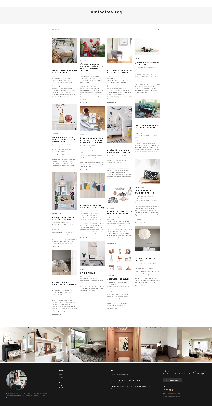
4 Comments (138, 70)
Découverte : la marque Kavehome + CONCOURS (119, 71)
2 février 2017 (110, 147)
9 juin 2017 (54, 67)
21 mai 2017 (110, 67)
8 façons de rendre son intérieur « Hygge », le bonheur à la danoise (92, 140)
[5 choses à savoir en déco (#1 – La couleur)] (92, 185)
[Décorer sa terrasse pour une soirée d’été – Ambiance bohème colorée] (92, 47)
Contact (61, 387)
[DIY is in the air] (92, 253)
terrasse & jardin (67, 82)
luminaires (59, 80)
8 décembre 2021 (116, 377)
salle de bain (55, 229)
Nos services (62, 380)
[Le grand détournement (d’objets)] (147, 46)
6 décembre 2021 (116, 383)
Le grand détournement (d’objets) (147, 63)
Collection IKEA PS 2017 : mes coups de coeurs (147, 126)
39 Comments (139, 266)
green (53, 80)
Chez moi (85, 74)
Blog (53, 76)
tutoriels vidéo (150, 268)
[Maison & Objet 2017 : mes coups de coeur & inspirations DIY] (64, 117)
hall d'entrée (65, 227)
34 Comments (95, 213)
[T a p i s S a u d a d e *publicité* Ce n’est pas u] (88, 344)
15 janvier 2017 (83, 134)
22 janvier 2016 (56, 279)
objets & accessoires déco (87, 80)
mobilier (64, 80)
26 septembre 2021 (116, 389)
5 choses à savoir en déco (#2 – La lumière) (64, 218)
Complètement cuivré (118, 279)
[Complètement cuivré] (119, 259)
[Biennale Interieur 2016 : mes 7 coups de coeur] (119, 195)
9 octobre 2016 (138, 254)
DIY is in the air (87, 273)
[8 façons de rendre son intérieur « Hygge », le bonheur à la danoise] (92, 118)
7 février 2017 (138, 122)
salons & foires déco (61, 151)
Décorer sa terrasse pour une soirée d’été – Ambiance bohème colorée (92, 67)
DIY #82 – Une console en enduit (120, 374)
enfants (89, 78)
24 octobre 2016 (111, 208)
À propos (61, 385)
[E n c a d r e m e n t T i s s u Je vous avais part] (53, 344)
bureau (109, 80)
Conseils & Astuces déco (62, 76)
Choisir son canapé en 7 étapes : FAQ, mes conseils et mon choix (130, 386)
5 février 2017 (55, 133)
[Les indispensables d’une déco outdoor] (64, 50)
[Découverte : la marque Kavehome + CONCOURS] (119, 50)
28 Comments (67, 225)
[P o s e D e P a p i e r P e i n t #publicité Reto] (159, 344)
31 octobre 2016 (83, 202)
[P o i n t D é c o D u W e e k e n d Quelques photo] (123, 344)
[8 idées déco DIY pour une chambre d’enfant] (119, 124)
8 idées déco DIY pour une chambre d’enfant (118, 151)
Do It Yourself (141, 263)
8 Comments (67, 78)
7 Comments (66, 290)
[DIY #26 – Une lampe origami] (147, 238)
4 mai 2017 (137, 58)
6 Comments (94, 278)
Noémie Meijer (58, 78)
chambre (114, 80)
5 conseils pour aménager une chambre (64, 283)
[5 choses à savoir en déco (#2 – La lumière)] (64, 191)
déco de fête (83, 78)
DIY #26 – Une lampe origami (145, 259)
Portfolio (61, 377)
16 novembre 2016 (56, 213)
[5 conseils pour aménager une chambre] (64, 262)
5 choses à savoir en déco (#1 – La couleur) (92, 206)
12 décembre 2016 (139, 187)
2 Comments (138, 133)
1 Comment (110, 78)
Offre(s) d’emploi (63, 390)
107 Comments (95, 76)
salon (124, 82)
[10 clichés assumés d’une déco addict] (147, 171)
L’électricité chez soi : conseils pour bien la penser (125, 380)
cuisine (147, 72)
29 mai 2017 (83, 60)
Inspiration (72, 76)
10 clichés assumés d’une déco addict (145, 192)
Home (60, 374)
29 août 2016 (83, 269)
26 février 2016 (110, 275)
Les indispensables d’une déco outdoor (64, 71)
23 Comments (95, 148)
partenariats (98, 80)
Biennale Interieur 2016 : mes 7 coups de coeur (119, 212)
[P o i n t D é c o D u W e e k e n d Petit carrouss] (194, 344)
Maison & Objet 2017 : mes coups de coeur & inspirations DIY (63, 139)
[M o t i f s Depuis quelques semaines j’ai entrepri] (17, 344)
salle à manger (118, 82)
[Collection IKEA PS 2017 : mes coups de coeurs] (147, 108)
